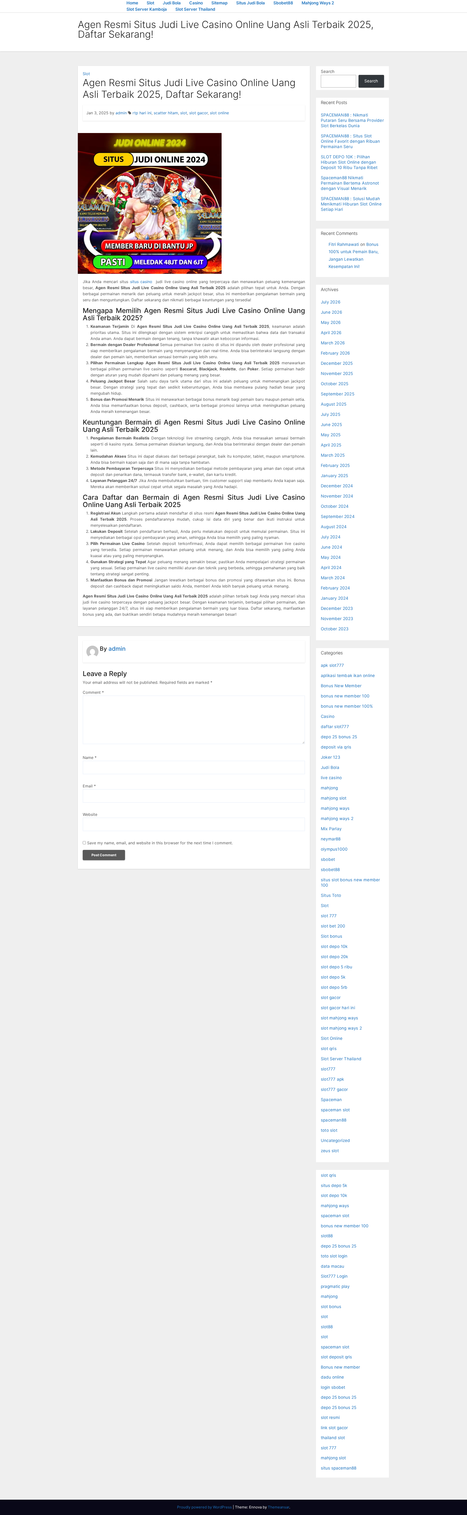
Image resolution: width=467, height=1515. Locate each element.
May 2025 (331, 434)
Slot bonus (331, 936)
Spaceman (331, 1099)
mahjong (329, 787)
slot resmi (330, 1417)
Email (89, 786)
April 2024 (331, 567)
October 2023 (335, 628)
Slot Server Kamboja (146, 9)
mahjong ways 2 (337, 818)
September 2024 (338, 516)
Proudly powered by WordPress (205, 1507)
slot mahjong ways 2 (341, 1028)
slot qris (329, 1048)
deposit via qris (336, 747)
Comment (93, 692)
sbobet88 (330, 869)
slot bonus (331, 1306)
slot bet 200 (333, 926)
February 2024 (335, 588)
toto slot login (334, 1256)
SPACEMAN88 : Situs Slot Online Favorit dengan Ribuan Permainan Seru (350, 141)
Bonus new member (340, 1367)
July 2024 (331, 537)
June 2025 (331, 424)
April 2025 (331, 445)
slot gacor (198, 112)
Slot (150, 2)
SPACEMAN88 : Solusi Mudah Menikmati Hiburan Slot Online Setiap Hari (351, 204)
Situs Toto (331, 895)
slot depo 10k (334, 946)
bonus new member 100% (347, 706)
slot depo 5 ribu (336, 966)
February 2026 (335, 353)
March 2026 (333, 342)
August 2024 (334, 526)
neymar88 (331, 839)
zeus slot (330, 1150)
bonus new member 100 (345, 696)
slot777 (328, 1069)
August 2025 (333, 404)
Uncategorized (335, 1140)
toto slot (329, 1130)
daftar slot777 (335, 726)
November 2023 (337, 618)
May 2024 (331, 557)
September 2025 (337, 394)
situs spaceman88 (338, 1468)
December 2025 (337, 363)
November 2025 (337, 373)
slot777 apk (332, 1079)
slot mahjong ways (339, 1018)
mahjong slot (333, 798)
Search (327, 71)
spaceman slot (335, 1109)
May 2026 (331, 322)
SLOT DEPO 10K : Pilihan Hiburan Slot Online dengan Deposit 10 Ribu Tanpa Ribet (349, 162)
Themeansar (278, 1507)
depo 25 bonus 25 (339, 736)
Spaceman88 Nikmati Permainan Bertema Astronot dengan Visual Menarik (350, 183)
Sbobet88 (283, 2)
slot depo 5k (333, 977)
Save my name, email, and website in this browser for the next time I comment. (160, 842)
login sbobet (333, 1387)
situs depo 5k (334, 1185)
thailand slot (333, 1437)
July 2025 (330, 414)
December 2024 (337, 485)
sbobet (328, 859)
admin (121, 112)
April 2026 (331, 332)
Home (132, 2)
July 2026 (331, 302)
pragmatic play (335, 1286)
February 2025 (335, 465)
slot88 (327, 1235)
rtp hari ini (142, 112)
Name (90, 757)
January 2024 (334, 598)
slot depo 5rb (334, 987)
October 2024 (335, 506)
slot (183, 112)
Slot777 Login (334, 1276)
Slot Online (331, 1038)
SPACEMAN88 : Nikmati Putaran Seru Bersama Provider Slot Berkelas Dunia (352, 120)
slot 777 (329, 915)
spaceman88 (333, 1120)
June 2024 (331, 547)
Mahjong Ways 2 (318, 2)
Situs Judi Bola (250, 2)
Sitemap (219, 2)
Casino (196, 2)
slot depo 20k (334, 956)
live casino (331, 777)
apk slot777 (332, 665)
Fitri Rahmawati (344, 244)
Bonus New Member (341, 685)
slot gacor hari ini (338, 1007)
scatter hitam (166, 112)
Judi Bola (172, 2)
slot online (219, 112)
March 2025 (333, 455)
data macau (332, 1266)
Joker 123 (330, 757)
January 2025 (334, 475)
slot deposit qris (336, 1357)
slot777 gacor (334, 1089)
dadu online (332, 1377)
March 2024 (333, 577)
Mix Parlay (331, 828)
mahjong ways (335, 808)
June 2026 (331, 312)
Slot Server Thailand (195, 9)
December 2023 (337, 608)
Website (90, 814)
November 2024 (337, 496)
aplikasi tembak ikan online (348, 675)
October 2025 (334, 383)
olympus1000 (334, 849)
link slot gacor (334, 1427)
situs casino (141, 281)
